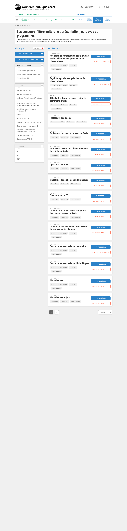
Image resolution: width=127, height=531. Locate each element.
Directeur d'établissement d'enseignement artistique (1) (27, 130)
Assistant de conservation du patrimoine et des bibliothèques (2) (29, 104)
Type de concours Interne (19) (27, 59)
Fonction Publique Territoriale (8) (28, 74)
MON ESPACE (106, 7)
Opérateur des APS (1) (25, 139)
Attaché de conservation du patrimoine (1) (26, 110)
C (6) (18, 159)
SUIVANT (103, 312)
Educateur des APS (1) (25, 135)
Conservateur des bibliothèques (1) (29, 122)
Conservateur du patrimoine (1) (27, 126)
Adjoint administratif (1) (25, 90)
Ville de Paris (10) (23, 78)
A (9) (18, 151)
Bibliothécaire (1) (23, 118)
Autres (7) (20, 115)
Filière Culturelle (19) (24, 54)
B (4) (18, 155)
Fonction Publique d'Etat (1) (26, 70)
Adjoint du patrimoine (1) (25, 94)
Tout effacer (37, 48)
